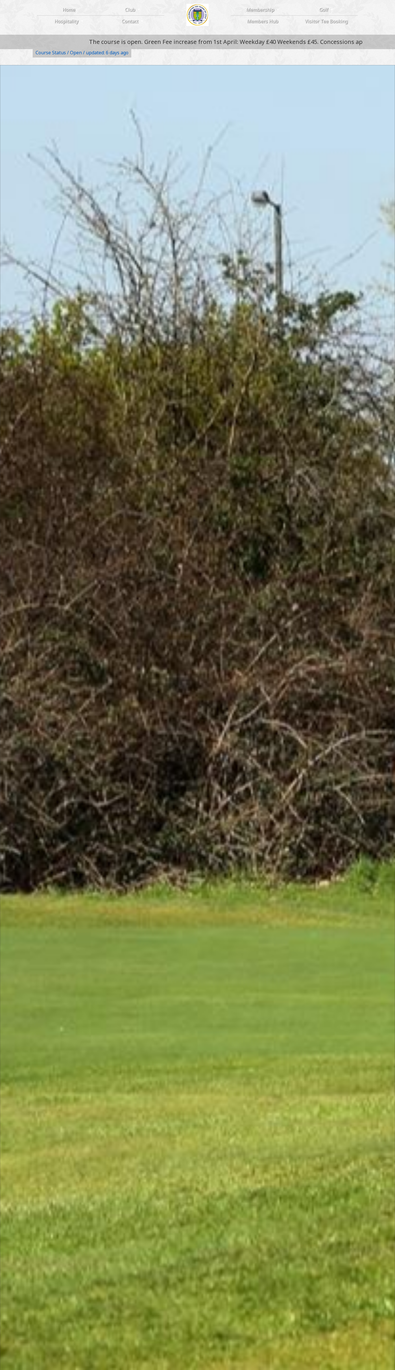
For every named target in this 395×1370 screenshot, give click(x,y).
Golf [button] (324, 9)
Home (68, 9)
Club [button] (130, 9)
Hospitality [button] (67, 21)
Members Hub (262, 21)
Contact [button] (130, 21)
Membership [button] (260, 9)
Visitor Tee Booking (326, 21)
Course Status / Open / (82, 52)
